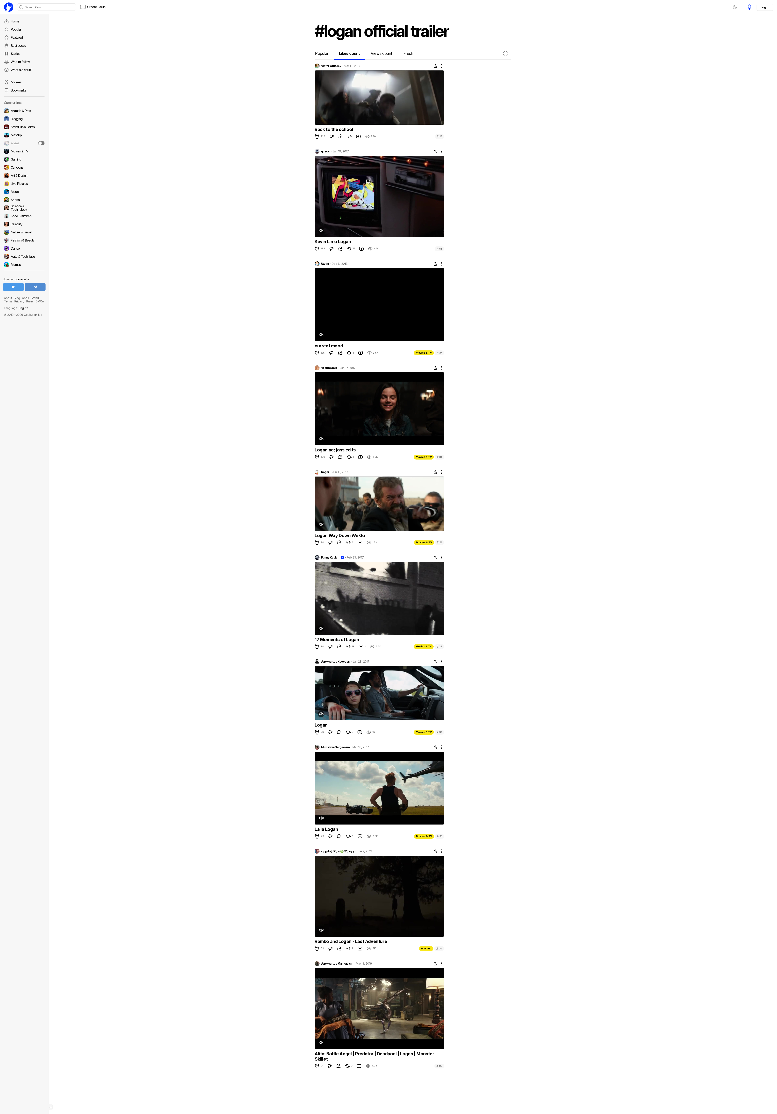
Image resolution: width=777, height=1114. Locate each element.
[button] (506, 53)
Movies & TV (424, 352)
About (8, 298)
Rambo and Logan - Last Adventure (351, 941)
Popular (16, 29)
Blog (17, 298)
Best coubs (18, 46)
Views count (381, 53)
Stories (15, 54)
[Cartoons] (24, 167)
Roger (325, 472)
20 (439, 948)
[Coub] (8, 7)
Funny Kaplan (330, 557)
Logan (321, 725)
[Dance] (24, 248)
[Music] (24, 192)
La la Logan (326, 829)
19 (439, 136)
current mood (329, 345)
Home (15, 21)
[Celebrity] (24, 224)
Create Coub (96, 7)
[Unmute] (321, 230)
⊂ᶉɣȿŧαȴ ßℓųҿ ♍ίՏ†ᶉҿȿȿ (337, 851)
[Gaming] (24, 159)
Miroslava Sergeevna (335, 747)
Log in (765, 7)
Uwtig (325, 263)
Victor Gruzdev (331, 66)
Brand (35, 298)
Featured (17, 37)
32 (439, 732)
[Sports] (24, 200)
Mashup (426, 948)
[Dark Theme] (735, 7)
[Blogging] (24, 119)
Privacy (19, 301)
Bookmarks (18, 90)
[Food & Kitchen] (24, 216)
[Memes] (24, 265)
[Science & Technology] (24, 208)
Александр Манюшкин (337, 963)
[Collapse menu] (50, 1107)
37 (439, 352)
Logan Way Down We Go (340, 535)
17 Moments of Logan (337, 639)
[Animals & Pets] (24, 111)
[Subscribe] (41, 143)
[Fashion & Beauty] (24, 240)
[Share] (435, 66)
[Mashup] (24, 135)
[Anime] (24, 143)
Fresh (408, 53)
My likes (16, 82)
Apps (25, 298)
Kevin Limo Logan (333, 241)
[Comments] (340, 136)
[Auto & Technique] (24, 256)
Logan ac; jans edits (335, 449)
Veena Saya (329, 367)
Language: (16, 308)
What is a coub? (21, 70)
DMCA (40, 301)
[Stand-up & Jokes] (24, 127)
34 (439, 457)
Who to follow (20, 62)
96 (439, 1066)
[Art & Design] (24, 175)
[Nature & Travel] (24, 232)
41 (439, 542)
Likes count (349, 53)
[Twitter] (13, 287)
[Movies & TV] (24, 151)
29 (439, 646)
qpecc (325, 151)
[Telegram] (35, 287)
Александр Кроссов (335, 661)
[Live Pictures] (24, 184)
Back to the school (334, 129)
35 (439, 836)
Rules (30, 301)
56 (439, 248)
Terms (8, 301)
